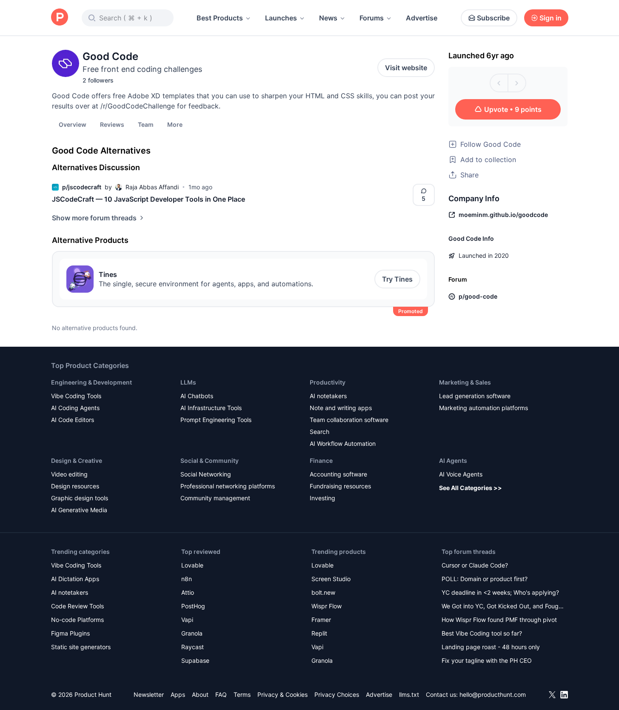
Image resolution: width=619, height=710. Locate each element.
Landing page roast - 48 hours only (491, 646)
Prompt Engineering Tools (215, 419)
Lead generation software (475, 395)
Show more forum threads (94, 218)
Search (319, 431)
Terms (242, 694)
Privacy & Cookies (282, 694)
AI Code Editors (72, 419)
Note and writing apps (341, 407)
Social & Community (209, 460)
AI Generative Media (79, 509)
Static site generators (81, 646)
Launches (281, 18)
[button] (174, 124)
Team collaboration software (349, 419)
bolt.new (323, 592)
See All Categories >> (470, 487)
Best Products (220, 18)
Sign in (550, 18)
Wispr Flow (326, 606)
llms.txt (409, 694)
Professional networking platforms (227, 486)
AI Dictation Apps (75, 578)
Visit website (406, 67)
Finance (321, 460)
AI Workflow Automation (343, 443)
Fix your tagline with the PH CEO (487, 660)
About (200, 694)
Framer (321, 619)
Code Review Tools (77, 606)
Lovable (192, 565)
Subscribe (493, 18)
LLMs (188, 382)
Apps (178, 694)
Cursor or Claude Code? (475, 565)
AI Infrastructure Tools (211, 407)
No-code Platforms (77, 619)
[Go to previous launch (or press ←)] (499, 82)
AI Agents (453, 460)
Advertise (421, 18)
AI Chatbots (196, 395)
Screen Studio (331, 578)
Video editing (69, 474)
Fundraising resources (340, 486)
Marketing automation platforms (483, 407)
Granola (192, 633)
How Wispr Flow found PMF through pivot (499, 619)
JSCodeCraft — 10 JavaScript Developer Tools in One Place (148, 199)
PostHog (193, 606)
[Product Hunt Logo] (59, 18)
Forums (371, 18)
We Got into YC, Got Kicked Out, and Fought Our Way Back (503, 606)
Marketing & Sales (465, 382)
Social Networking (205, 474)
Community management (215, 498)
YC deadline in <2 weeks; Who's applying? (500, 592)
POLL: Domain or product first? (485, 578)
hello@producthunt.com (492, 694)
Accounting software (338, 474)
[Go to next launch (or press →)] (516, 82)
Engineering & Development (91, 382)
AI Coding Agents (75, 407)
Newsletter (149, 694)
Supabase (195, 660)
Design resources (75, 486)
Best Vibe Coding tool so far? (482, 633)
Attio (187, 592)
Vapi (187, 619)
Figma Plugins (70, 633)
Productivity (327, 382)
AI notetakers (328, 395)
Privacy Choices (336, 694)
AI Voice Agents (460, 474)
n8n (186, 578)
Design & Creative (76, 460)
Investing (322, 498)
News (328, 18)
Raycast (192, 646)
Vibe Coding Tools (76, 395)
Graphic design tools (79, 498)
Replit (319, 633)
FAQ (221, 694)
